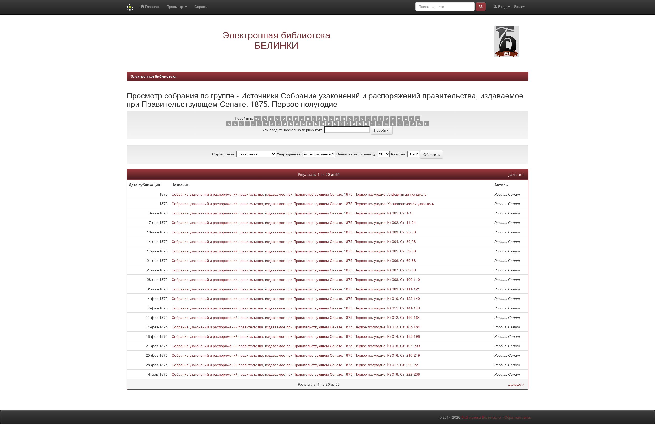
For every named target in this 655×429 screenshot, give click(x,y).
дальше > (516, 174)
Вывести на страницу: (356, 153)
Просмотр (175, 6)
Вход (502, 6)
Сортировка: (223, 153)
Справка (201, 6)
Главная (151, 6)
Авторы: (398, 153)
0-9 (257, 118)
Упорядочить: (289, 153)
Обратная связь (517, 417)
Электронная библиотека (153, 76)
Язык (518, 6)
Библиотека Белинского (481, 417)
